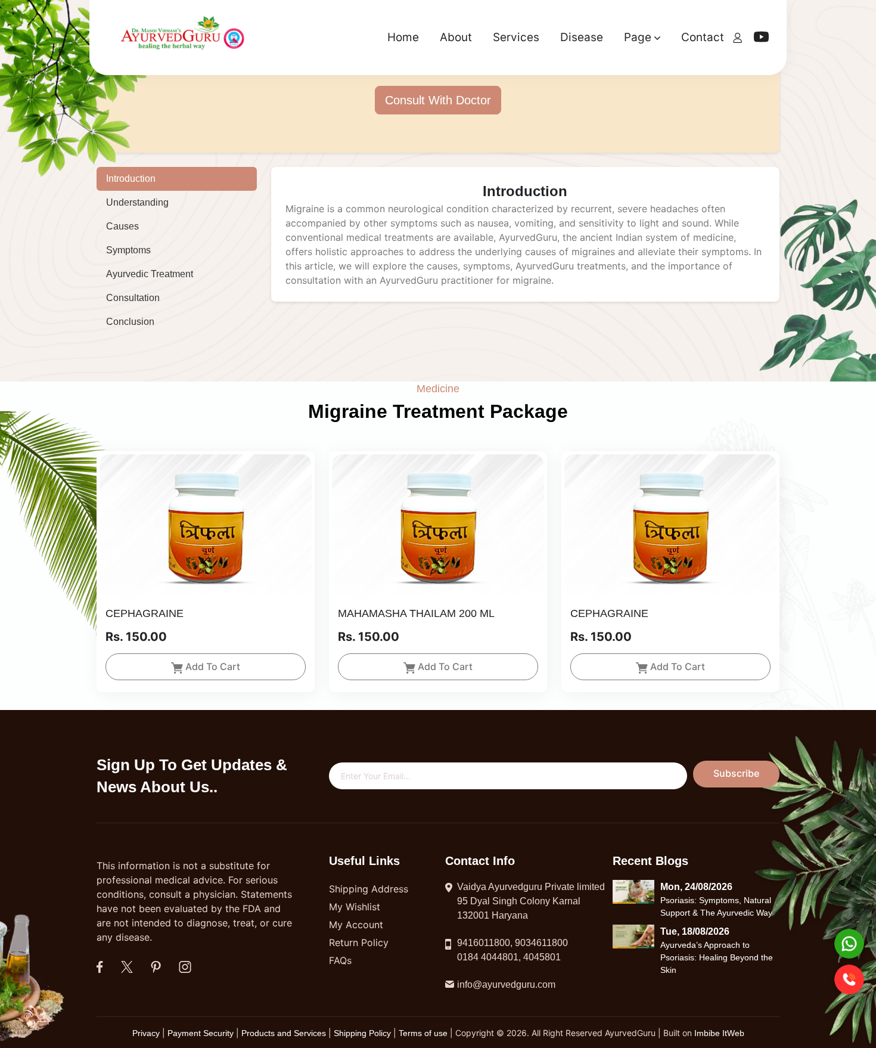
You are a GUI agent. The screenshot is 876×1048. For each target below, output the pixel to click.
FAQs (340, 960)
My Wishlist (354, 907)
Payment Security (200, 1033)
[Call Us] (849, 979)
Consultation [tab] (133, 298)
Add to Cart (212, 666)
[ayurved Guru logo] (184, 37)
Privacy (147, 1033)
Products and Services (284, 1033)
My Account (356, 925)
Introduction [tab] (131, 178)
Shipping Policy (363, 1033)
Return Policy (359, 942)
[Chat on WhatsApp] (849, 944)
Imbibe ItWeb (719, 1033)
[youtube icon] (761, 39)
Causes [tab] (122, 226)
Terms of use (423, 1033)
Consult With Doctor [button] (438, 100)
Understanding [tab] (137, 202)
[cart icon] (737, 37)
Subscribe (736, 773)
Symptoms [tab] (128, 250)
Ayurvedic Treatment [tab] (149, 274)
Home (403, 37)
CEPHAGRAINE (144, 613)
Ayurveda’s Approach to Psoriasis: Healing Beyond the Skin (716, 957)
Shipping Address (368, 889)
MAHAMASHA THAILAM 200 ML (416, 613)
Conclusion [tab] (130, 322)
